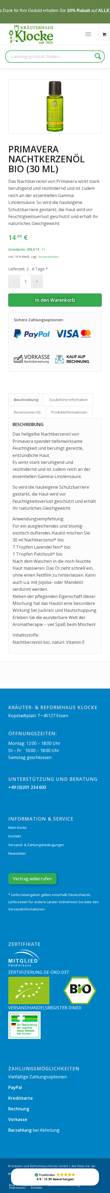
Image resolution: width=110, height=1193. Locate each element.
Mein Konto (17, 827)
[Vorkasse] (32, 359)
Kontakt (14, 836)
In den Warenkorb (55, 300)
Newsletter (17, 853)
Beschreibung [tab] (26, 399)
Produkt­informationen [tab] (69, 412)
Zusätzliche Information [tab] (68, 399)
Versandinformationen (26, 909)
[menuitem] (88, 34)
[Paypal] (32, 334)
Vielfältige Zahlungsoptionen (37, 1077)
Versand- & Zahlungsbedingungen (36, 844)
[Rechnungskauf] (73, 359)
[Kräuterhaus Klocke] (31, 34)
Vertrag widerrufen (32, 879)
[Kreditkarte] (73, 334)
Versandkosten (48, 257)
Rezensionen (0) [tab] (27, 412)
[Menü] (88, 34)
